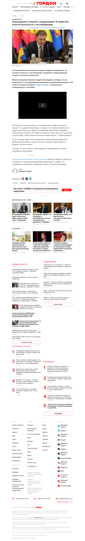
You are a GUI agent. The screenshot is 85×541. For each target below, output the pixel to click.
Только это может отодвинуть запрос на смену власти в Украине (56, 298)
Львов (44, 428)
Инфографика (16, 457)
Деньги (14, 432)
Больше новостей (27, 342)
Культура (15, 443)
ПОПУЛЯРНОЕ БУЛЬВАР (21, 346)
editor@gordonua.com (66, 498)
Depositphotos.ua (38, 517)
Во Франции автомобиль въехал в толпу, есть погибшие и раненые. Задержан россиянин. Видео (25, 271)
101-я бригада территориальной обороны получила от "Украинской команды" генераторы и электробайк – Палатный (25, 299)
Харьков (45, 439)
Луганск (45, 450)
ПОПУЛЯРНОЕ (48, 362)
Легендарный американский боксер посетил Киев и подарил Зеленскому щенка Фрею (59, 378)
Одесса (44, 432)
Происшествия (17, 453)
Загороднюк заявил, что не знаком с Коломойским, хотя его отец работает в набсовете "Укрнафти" (42, 218)
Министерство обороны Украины (36, 183)
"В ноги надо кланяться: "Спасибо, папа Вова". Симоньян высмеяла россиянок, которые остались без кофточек (42, 246)
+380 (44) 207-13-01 (21, 498)
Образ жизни (16, 450)
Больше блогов (58, 304)
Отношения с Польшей (62, 10)
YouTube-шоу (31, 462)
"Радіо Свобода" (42, 85)
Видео (29, 455)
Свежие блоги (49, 262)
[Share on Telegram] (30, 178)
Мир (13, 436)
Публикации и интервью (29, 7)
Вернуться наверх (63, 502)
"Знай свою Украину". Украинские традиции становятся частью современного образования (57, 283)
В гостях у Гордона (48, 7)
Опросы (30, 459)
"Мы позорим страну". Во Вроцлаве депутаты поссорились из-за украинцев (25, 292)
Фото (29, 452)
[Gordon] (46, 3)
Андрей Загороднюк (53, 183)
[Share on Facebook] (23, 178)
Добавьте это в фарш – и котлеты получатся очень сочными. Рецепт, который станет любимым (27, 381)
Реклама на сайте (18, 475)
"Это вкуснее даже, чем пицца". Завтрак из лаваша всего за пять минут (26, 390)
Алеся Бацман (66, 458)
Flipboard (64, 467)
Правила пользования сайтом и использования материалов (34, 474)
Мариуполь (46, 446)
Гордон (14, 15)
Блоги (59, 7)
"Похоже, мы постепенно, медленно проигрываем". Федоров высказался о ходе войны (59, 406)
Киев (44, 425)
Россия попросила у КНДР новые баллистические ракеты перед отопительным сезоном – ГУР (23, 314)
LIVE (28, 445)
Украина (15, 183)
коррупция (23, 183)
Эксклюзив (31, 448)
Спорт (14, 439)
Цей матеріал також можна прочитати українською (48, 27)
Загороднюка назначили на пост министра (29, 159)
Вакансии (15, 468)
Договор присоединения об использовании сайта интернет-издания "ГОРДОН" (34, 490)
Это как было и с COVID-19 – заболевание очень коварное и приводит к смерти (57, 266)
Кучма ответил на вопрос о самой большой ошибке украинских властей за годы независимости (59, 387)
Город (44, 421)
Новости (15, 7)
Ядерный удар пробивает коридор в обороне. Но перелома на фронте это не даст (57, 275)
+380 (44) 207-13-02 (43, 498)
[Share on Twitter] (26, 178)
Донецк (45, 436)
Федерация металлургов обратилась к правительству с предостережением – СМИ (26, 331)
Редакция (15, 472)
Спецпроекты (32, 466)
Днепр (44, 443)
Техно (14, 446)
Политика (21, 15)
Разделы (29, 421)
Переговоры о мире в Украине (42, 10)
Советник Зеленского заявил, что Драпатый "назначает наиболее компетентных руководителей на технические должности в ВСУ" (58, 368)
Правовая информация (16, 480)
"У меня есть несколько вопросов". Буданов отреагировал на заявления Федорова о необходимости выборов (59, 396)
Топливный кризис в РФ (21, 10)
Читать (67, 190)
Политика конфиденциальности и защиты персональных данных (34, 482)
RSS (62, 471)
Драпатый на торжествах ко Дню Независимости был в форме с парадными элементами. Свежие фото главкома (28, 371)
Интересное (16, 460)
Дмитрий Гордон (64, 426)
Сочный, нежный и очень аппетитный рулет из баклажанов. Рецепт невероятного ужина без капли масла (63, 246)
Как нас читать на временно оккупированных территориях (18, 487)
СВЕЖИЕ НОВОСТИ (19, 264)
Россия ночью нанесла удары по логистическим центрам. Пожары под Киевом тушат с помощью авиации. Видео (26, 323)
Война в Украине (17, 425)
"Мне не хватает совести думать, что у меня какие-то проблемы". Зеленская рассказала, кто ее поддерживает (28, 361)
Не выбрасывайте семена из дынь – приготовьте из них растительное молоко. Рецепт (20, 246)
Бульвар (66, 7)
